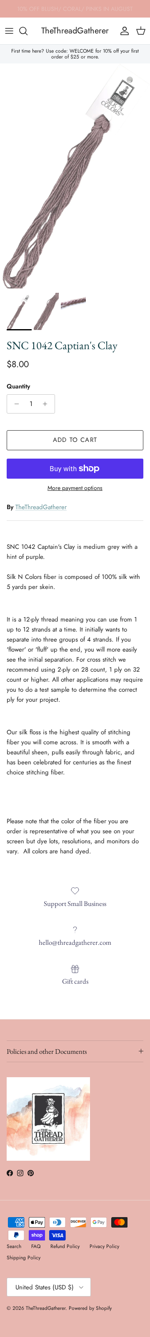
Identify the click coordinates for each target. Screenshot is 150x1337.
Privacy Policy (104, 1246)
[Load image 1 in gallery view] (75, 176)
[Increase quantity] (47, 404)
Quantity (18, 386)
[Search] (27, 31)
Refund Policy (65, 1246)
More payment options (75, 488)
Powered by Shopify (90, 1308)
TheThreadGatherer (41, 507)
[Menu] (9, 31)
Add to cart (75, 439)
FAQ (35, 1246)
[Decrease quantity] (14, 404)
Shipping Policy (23, 1257)
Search (14, 1246)
